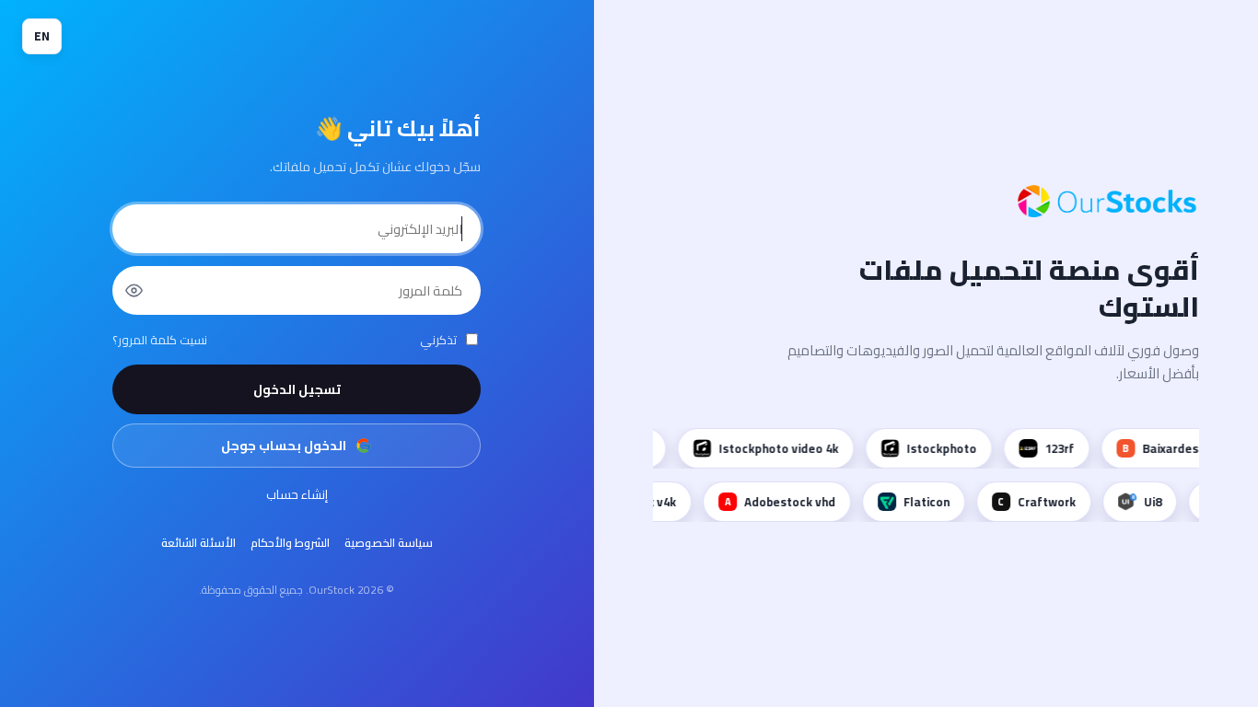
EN (42, 36)
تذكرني (438, 340)
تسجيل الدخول (297, 389)
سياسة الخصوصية (388, 542)
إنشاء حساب (297, 494)
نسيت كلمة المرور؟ (159, 340)
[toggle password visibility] (134, 290)
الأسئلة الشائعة (198, 542)
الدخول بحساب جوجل (283, 446)
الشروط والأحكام (290, 542)
